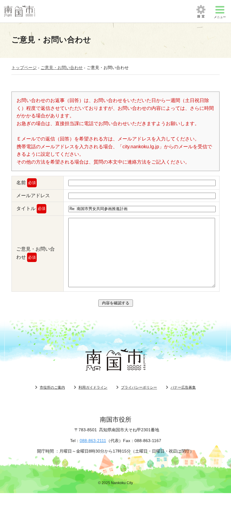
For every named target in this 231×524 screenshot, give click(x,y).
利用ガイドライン (93, 387)
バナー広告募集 (183, 387)
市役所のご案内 (52, 387)
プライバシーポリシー (139, 387)
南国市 (19, 11)
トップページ (24, 67)
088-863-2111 (93, 440)
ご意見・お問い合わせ (62, 67)
